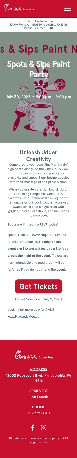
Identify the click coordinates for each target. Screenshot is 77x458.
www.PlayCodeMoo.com (24, 316)
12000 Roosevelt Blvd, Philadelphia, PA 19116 (38, 24)
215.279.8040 (44, 28)
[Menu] (67, 9)
